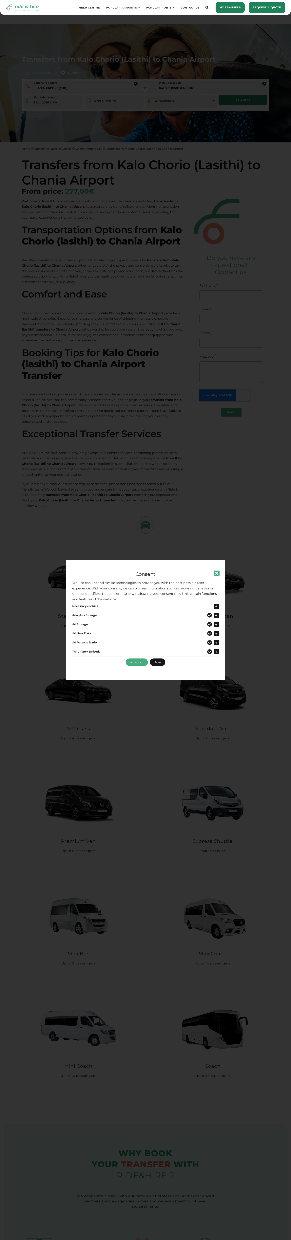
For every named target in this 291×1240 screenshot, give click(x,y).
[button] (207, 7)
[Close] (216, 573)
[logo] (22, 6)
